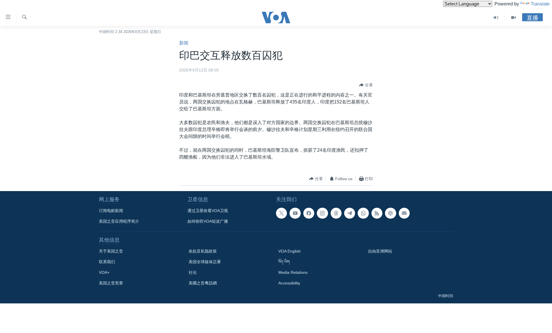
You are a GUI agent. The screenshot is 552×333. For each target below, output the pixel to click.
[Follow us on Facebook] (308, 213)
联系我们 (107, 261)
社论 (193, 272)
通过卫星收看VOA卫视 (207, 210)
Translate (540, 3)
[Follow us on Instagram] (322, 213)
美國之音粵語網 (203, 283)
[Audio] (496, 17)
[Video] (513, 17)
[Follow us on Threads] (336, 213)
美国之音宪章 (111, 283)
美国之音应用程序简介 (119, 221)
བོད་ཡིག (284, 261)
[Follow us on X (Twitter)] (281, 213)
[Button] (366, 85)
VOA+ (104, 272)
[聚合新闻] (376, 213)
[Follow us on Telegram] (349, 213)
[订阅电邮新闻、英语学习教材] (404, 213)
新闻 (183, 43)
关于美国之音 (111, 251)
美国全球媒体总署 (205, 261)
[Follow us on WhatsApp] (363, 213)
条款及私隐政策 (203, 251)
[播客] (390, 213)
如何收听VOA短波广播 (207, 221)
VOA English (289, 251)
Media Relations (293, 272)
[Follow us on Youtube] (295, 213)
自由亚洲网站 (380, 251)
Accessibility (289, 283)
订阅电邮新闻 (111, 210)
